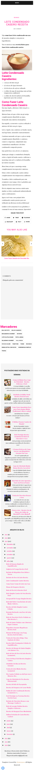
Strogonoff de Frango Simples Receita (18, 599)
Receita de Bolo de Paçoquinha (16, 684)
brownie (19, 333)
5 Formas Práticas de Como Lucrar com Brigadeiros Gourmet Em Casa (22, 451)
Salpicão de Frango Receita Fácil (17, 569)
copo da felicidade (7, 337)
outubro (10, 551)
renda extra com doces (9, 347)
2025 (6, 535)
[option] (17, 248)
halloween (19, 340)
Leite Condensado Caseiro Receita (17, 581)
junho (9, 721)
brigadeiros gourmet (8, 333)
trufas (4, 350)
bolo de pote (6, 330)
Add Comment (17, 28)
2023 (6, 541)
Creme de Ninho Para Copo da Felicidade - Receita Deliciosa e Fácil (22, 382)
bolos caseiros (16, 330)
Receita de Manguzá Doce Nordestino (18, 711)
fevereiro (10, 734)
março (9, 731)
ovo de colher (6, 344)
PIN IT (19, 221)
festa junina (19, 337)
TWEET (17, 217)
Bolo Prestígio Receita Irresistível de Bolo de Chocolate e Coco (21, 437)
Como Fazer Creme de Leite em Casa (18, 584)
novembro (10, 548)
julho (9, 561)
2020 (6, 745)
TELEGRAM (27, 217)
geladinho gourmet (8, 340)
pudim (22, 344)
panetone (15, 344)
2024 (6, 538)
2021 (6, 742)
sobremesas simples (24, 347)
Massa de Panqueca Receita (15, 587)
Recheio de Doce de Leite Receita (17, 577)
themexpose (21, 762)
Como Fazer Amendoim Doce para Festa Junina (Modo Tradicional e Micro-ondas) (21, 409)
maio (8, 724)
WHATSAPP (10, 221)
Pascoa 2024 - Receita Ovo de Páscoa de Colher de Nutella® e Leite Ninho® (21, 512)
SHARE (8, 217)
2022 (6, 738)
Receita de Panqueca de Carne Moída (18, 688)
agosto (9, 558)
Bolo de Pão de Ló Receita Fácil (16, 590)
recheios (16, 17)
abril (8, 727)
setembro (10, 554)
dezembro (10, 544)
